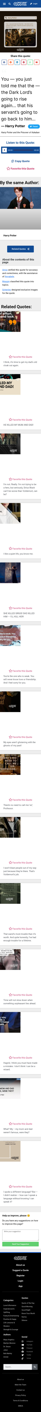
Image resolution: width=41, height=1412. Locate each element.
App (21, 1286)
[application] (20, 150)
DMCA (20, 1406)
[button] (4, 4)
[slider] (23, 150)
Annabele (9, 276)
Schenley (6, 289)
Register (21, 1275)
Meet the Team (20, 1385)
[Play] (4, 150)
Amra (4, 270)
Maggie (6, 281)
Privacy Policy (20, 1395)
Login (20, 1281)
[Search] (35, 1367)
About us (20, 1265)
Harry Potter (10, 235)
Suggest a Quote (20, 1270)
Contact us (20, 1390)
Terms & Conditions (20, 1401)
